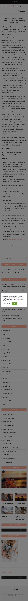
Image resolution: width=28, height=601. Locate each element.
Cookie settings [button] (7, 303)
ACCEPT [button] (14, 303)
